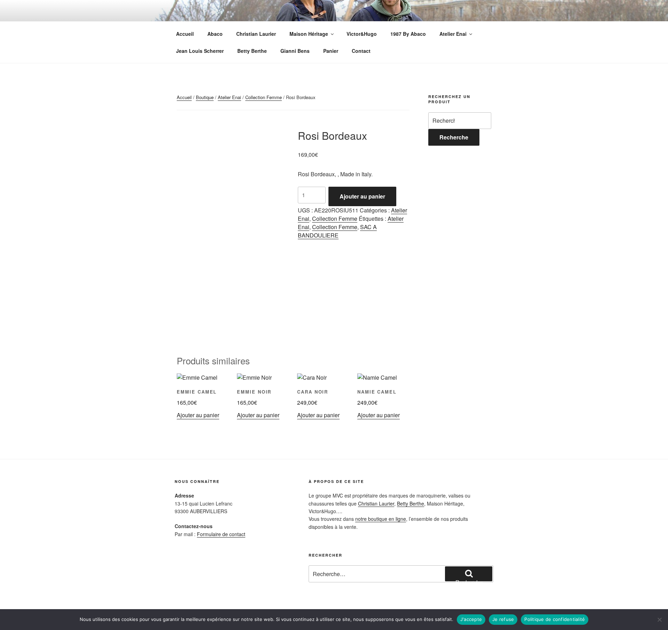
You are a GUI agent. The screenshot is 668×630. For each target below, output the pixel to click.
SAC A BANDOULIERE (337, 231)
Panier (330, 50)
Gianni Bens (295, 50)
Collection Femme (263, 97)
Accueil (185, 33)
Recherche (453, 137)
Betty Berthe (252, 50)
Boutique (205, 97)
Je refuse (503, 619)
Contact (361, 50)
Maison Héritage (308, 33)
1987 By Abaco (408, 33)
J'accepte (471, 619)
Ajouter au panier (362, 196)
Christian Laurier (256, 33)
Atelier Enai (453, 33)
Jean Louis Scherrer (200, 50)
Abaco (215, 33)
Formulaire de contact (221, 534)
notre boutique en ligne (380, 518)
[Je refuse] (659, 619)
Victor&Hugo (362, 33)
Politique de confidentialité (554, 619)
